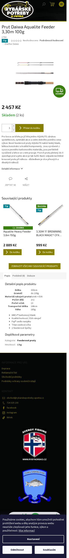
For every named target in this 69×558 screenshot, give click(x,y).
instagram (12, 412)
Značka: (12, 44)
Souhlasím (49, 550)
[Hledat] (44, 4)
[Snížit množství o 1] (13, 130)
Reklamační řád (9, 372)
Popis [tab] (7, 275)
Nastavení (33, 539)
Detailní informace (11, 169)
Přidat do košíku (31, 127)
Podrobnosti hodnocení (51, 40)
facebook (11, 407)
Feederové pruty (26, 340)
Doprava (6, 368)
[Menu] (61, 4)
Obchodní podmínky (12, 377)
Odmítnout (17, 550)
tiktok (10, 417)
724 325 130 (12, 402)
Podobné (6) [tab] (19, 275)
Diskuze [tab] (31, 275)
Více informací (27, 530)
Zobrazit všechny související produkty (34, 266)
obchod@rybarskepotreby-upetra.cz (25, 398)
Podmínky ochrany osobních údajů (19, 381)
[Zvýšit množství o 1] (13, 126)
